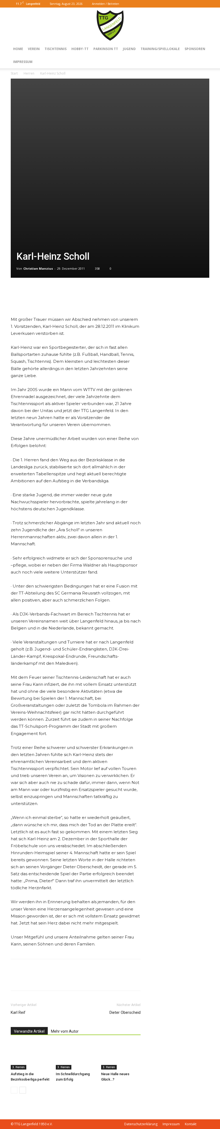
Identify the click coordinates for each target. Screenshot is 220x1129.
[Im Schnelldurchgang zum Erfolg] (75, 1056)
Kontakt (190, 1124)
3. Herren (18, 1067)
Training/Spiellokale (160, 49)
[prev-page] (14, 1090)
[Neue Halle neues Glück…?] (121, 1056)
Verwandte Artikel (29, 1031)
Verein (34, 49)
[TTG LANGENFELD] (110, 25)
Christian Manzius (38, 268)
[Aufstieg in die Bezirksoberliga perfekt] (30, 1056)
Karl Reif (18, 1012)
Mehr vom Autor (65, 1031)
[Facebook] (196, 4)
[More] (28, 300)
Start (14, 73)
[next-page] (22, 1090)
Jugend (129, 49)
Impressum (22, 61)
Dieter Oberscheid (125, 1012)
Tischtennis (56, 49)
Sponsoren (195, 49)
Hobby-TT (80, 49)
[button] (188, 4)
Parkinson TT (105, 49)
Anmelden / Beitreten (105, 4)
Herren (29, 73)
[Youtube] (205, 4)
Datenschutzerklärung (140, 1124)
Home (18, 49)
